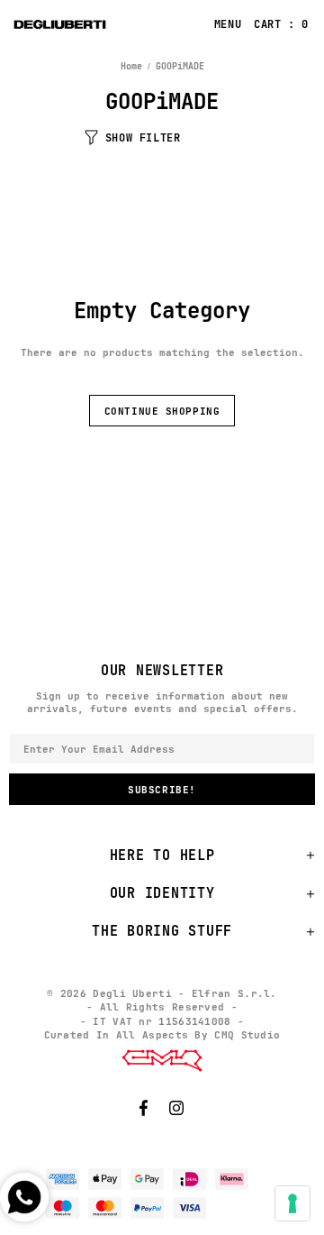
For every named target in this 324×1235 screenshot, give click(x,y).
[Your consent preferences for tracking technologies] (292, 1203)
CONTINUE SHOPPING (162, 411)
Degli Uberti (101, 24)
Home (131, 66)
